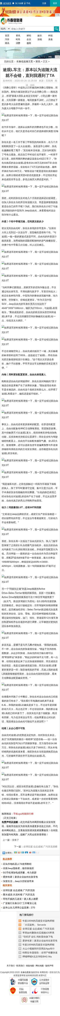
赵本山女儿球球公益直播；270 (19, 907)
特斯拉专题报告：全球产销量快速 (40, 952)
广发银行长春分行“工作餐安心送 (19, 903)
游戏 (40, 39)
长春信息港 (26, 972)
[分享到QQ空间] (15, 852)
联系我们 (20, 965)
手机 (28, 3)
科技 (50, 35)
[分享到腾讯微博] (22, 852)
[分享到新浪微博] (19, 852)
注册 (44, 3)
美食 (50, 39)
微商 (29, 43)
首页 (7, 35)
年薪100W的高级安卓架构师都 (38, 920)
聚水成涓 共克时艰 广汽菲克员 (19, 894)
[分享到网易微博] (30, 852)
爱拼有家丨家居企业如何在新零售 (20, 877)
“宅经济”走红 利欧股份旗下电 (37, 936)
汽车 (7, 39)
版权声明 (49, 965)
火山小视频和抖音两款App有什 (38, 948)
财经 (29, 35)
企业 (29, 39)
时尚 (18, 39)
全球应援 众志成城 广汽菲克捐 (19, 890)
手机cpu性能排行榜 (23, 813)
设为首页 (7, 3)
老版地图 (30, 965)
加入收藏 (19, 3)
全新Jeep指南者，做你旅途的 (18, 868)
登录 (55, 3)
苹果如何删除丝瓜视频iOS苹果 (38, 932)
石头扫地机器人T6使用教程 (17, 864)
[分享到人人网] (26, 852)
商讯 (7, 43)
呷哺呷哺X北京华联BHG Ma (37, 956)
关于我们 (11, 965)
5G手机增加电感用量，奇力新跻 (19, 872)
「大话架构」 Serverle (34, 924)
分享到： (10, 853)
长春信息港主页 (24, 61)
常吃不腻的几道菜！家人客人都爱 (20, 899)
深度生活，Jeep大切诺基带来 (18, 881)
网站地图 (40, 965)
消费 (18, 43)
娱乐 (40, 35)
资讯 (18, 35)
